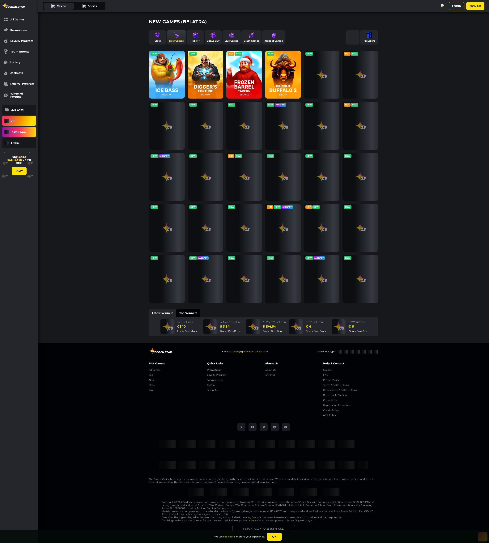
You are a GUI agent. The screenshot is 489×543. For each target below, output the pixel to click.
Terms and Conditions (336, 385)
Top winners (188, 313)
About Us (270, 369)
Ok (274, 536)
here (253, 520)
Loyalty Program (217, 374)
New (151, 380)
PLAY (19, 171)
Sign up (475, 6)
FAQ (325, 374)
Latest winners (162, 313)
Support (328, 369)
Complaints (330, 400)
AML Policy (329, 415)
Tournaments (215, 380)
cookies (227, 536)
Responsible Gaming (335, 395)
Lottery (211, 385)
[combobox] (19, 143)
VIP (13, 121)
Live (151, 389)
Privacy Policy (331, 380)
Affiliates (270, 374)
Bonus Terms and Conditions (340, 389)
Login (456, 6)
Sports (92, 6)
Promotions (214, 369)
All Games (154, 369)
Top (151, 374)
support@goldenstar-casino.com (249, 351)
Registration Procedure (336, 405)
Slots (152, 385)
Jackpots (212, 389)
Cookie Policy (331, 410)
